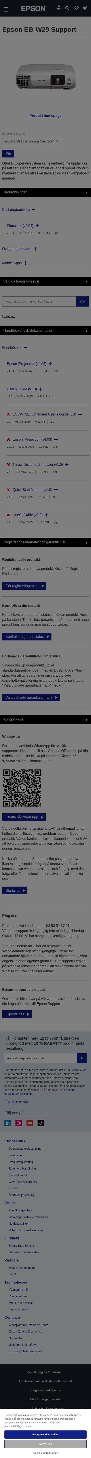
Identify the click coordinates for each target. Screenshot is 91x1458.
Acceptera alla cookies (45, 1434)
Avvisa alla (45, 1443)
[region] (45, 1433)
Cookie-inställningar (45, 1453)
